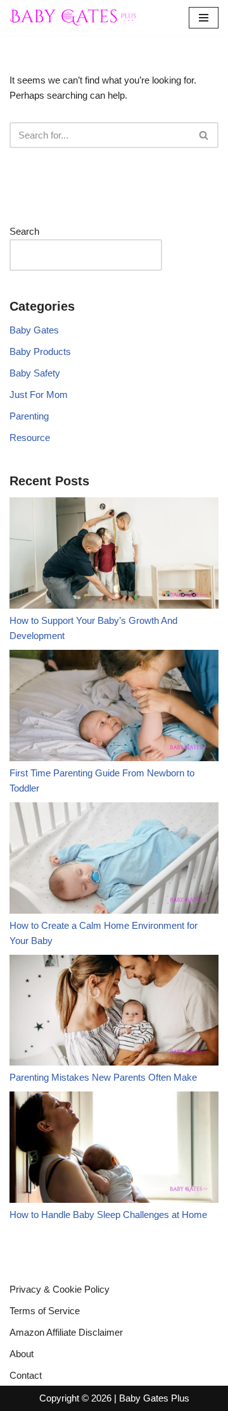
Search (24, 231)
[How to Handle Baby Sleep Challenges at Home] (114, 1149)
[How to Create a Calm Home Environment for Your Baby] (114, 860)
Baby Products (40, 351)
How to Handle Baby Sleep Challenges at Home (108, 1214)
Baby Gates (34, 330)
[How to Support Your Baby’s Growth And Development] (114, 555)
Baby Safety (35, 373)
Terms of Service (45, 1310)
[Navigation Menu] (203, 17)
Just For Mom (39, 394)
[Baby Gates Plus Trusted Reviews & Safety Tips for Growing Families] (73, 17)
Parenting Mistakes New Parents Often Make (103, 1077)
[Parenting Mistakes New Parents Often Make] (114, 1013)
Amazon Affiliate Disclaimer (66, 1332)
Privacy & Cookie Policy (60, 1289)
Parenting (29, 416)
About (22, 1353)
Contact (26, 1375)
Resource (30, 437)
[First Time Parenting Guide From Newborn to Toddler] (114, 708)
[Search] (204, 135)
